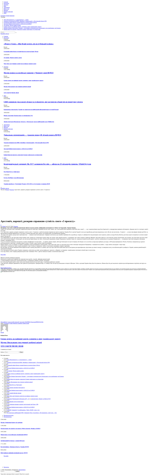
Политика (6, 3)
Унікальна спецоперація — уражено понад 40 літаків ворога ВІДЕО (32, 135)
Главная (6, 2)
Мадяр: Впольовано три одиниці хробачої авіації (17, 86)
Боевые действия (8, 11)
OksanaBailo (4, 322)
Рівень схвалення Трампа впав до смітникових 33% (18, 115)
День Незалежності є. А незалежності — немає (16, 19)
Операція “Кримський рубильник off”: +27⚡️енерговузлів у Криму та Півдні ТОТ (29, 398)
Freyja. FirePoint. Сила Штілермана (14, 177)
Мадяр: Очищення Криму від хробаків (11, 422)
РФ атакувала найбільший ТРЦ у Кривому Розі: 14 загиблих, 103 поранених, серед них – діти (32, 412)
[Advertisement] (47, 297)
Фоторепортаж (8, 416)
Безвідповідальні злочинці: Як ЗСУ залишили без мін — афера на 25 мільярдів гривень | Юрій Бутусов (47, 164)
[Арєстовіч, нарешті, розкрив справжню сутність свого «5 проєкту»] (28, 217)
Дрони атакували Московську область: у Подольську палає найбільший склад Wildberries (29, 121)
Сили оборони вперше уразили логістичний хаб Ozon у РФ (22, 404)
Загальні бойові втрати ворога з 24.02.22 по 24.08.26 (17, 24)
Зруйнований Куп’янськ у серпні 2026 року (13, 440)
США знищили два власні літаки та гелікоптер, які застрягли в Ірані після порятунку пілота (43, 102)
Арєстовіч (22, 322)
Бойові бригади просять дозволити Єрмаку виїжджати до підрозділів (22, 29)
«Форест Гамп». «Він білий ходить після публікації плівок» (29, 44)
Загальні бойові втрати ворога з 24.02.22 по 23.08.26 (21, 390)
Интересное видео (8, 415)
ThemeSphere (22, 469)
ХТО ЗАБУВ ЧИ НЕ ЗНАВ (11, 92)
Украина (6, 4)
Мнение (6, 10)
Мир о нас (6, 9)
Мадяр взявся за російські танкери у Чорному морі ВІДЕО (28, 73)
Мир (5, 6)
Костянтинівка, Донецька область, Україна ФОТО (15, 446)
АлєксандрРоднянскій (13, 322)
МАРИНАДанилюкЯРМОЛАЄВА (34, 322)
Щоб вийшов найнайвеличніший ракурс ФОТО (14, 453)
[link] (3, 254)
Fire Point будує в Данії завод (12, 171)
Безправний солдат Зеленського (15, 401)
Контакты (6, 467)
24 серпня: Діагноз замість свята (12, 25)
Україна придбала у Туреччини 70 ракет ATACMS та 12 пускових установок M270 (27, 184)
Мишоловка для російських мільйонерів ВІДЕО (14, 434)
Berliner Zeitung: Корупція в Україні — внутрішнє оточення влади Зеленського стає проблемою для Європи (32, 28)
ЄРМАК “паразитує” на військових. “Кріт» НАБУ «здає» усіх (23, 410)
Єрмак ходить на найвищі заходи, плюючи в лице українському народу (22, 26)
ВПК (5, 13)
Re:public (6, 456)
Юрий (4, 226)
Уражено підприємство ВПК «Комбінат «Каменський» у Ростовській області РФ (25, 21)
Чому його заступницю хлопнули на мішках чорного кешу (20, 63)
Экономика (7, 7)
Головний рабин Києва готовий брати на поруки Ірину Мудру (20, 22)
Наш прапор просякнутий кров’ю (16, 387)
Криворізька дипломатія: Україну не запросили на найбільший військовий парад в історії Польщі (31, 109)
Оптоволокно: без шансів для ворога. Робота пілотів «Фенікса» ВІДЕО (20, 428)
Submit (17, 471)
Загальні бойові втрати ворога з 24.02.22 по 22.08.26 (20, 407)
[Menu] (1, 187)
